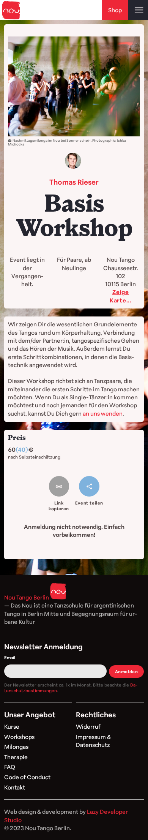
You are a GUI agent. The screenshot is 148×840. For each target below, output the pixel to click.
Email (9, 657)
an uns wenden (103, 413)
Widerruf (88, 726)
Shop (115, 9)
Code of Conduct (27, 777)
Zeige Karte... (121, 295)
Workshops (19, 736)
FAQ (9, 766)
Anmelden (126, 671)
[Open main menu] (138, 10)
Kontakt (14, 787)
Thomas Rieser (74, 181)
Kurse (11, 726)
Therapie (16, 756)
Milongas (16, 746)
